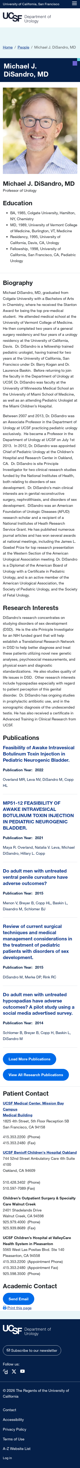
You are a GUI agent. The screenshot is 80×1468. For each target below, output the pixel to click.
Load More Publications (29, 1059)
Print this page (19, 1307)
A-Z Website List (17, 1448)
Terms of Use (13, 1439)
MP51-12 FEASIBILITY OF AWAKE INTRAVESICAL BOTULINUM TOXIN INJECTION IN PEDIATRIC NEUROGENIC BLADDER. (38, 815)
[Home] (27, 18)
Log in (7, 1458)
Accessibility (13, 1419)
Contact (9, 1409)
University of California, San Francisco (31, 4)
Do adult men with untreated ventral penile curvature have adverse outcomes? (35, 877)
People (23, 47)
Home (8, 47)
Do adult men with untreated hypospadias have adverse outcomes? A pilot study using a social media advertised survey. (38, 1003)
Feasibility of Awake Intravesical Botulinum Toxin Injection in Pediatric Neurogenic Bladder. (38, 753)
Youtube (22, 1371)
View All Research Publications (36, 1074)
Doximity (5, 1371)
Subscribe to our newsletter (34, 1350)
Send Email (19, 1299)
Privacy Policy (14, 1429)
